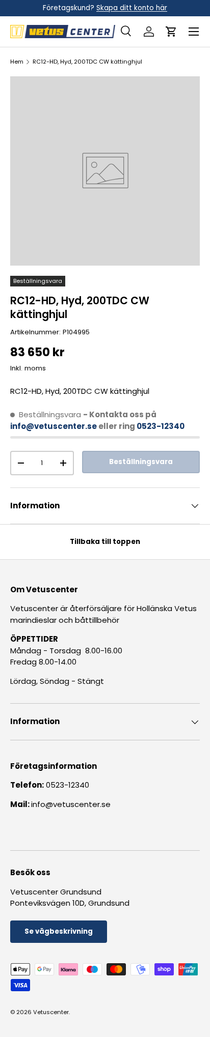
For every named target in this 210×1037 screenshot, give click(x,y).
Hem (16, 62)
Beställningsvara (141, 462)
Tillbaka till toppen (105, 541)
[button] (171, 31)
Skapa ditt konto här (131, 8)
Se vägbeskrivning (58, 931)
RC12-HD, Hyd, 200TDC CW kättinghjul (87, 62)
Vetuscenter (51, 1012)
